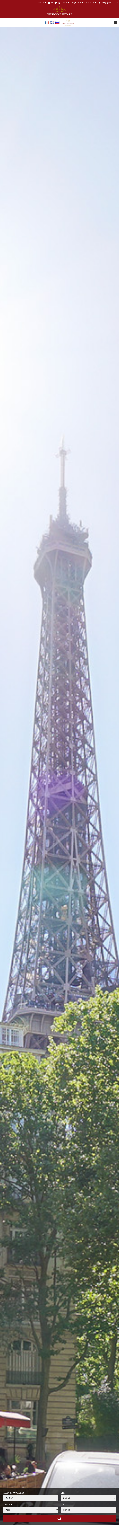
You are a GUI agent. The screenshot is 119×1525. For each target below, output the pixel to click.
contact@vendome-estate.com (81, 2)
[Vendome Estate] (49, 3)
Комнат (7, 1504)
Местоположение (13, 1492)
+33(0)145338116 (109, 2)
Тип (63, 1492)
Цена (64, 1504)
